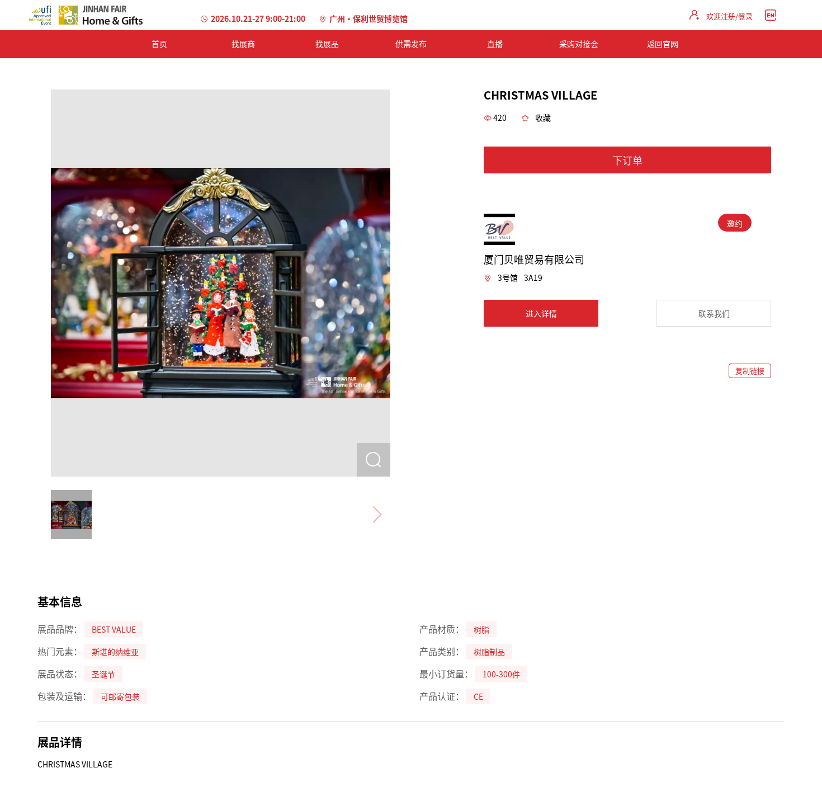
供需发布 (411, 43)
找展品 (327, 43)
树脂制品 (489, 651)
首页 (159, 43)
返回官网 (662, 43)
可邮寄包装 (120, 696)
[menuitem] (159, 44)
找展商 (243, 43)
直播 (495, 43)
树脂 (481, 629)
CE (478, 696)
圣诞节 (103, 674)
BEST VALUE (114, 629)
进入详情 (541, 313)
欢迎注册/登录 (729, 16)
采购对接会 (578, 43)
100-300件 (501, 674)
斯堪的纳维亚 (115, 651)
